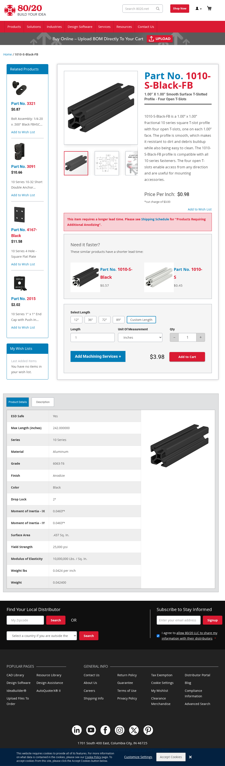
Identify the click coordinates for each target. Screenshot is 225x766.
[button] (23, 132)
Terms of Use (126, 691)
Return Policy (127, 675)
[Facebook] (105, 730)
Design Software (19, 683)
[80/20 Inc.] (23, 10)
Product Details (18, 402)
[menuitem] (14, 26)
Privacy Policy (127, 698)
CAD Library (15, 675)
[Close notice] (190, 757)
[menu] (112, 26)
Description (43, 402)
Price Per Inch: (159, 194)
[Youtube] (91, 730)
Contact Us (92, 675)
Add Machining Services (98, 356)
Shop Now (179, 8)
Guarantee (125, 683)
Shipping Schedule (155, 219)
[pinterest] (148, 730)
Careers (89, 691)
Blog (188, 683)
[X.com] (134, 730)
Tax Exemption (161, 675)
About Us (90, 683)
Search (56, 620)
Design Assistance (49, 683)
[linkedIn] (77, 730)
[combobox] (142, 8)
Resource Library (48, 675)
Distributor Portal (197, 675)
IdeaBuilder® (16, 691)
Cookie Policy (93, 757)
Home (7, 54)
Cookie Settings (162, 683)
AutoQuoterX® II (48, 691)
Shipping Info (93, 698)
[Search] (158, 8)
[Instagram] (120, 730)
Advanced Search (197, 704)
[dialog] (112, 757)
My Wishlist (159, 691)
